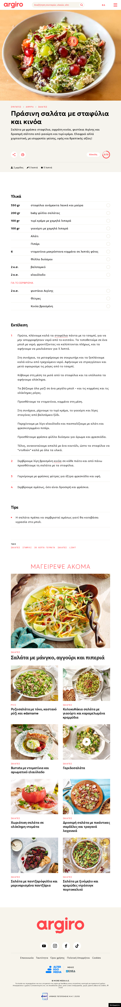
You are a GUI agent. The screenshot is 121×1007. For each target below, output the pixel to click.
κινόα (58, 461)
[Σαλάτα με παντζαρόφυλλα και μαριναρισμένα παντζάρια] (34, 855)
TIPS (31, 14)
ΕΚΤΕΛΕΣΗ (19, 14)
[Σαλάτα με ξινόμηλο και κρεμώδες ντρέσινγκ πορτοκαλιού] (86, 855)
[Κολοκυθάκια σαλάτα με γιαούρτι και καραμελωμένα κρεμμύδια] (86, 683)
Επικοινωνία (27, 957)
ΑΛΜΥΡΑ (30, 107)
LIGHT (72, 547)
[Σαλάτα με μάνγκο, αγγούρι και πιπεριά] (60, 611)
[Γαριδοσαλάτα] (86, 742)
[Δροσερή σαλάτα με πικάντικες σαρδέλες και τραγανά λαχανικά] (86, 796)
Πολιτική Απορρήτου (78, 957)
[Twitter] (32, 155)
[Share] (14, 154)
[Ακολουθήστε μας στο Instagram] (55, 946)
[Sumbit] (81, 5)
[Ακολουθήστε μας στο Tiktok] (77, 946)
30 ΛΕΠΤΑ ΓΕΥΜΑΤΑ (44, 547)
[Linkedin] (40, 155)
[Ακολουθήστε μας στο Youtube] (44, 946)
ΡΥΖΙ (13, 705)
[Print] (23, 154)
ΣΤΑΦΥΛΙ (27, 547)
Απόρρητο (115, 1005)
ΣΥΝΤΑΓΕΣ (16, 107)
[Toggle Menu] (115, 5)
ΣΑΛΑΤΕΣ (42, 107)
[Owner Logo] (53, 969)
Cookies (96, 957)
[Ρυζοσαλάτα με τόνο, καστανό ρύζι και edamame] (34, 683)
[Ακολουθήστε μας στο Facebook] (66, 946)
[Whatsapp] (49, 155)
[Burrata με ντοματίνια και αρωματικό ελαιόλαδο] (34, 742)
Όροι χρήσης (57, 957)
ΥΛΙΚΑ (7, 14)
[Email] (58, 155)
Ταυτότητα (42, 957)
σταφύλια (61, 335)
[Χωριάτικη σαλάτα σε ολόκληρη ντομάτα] (34, 796)
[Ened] (70, 971)
